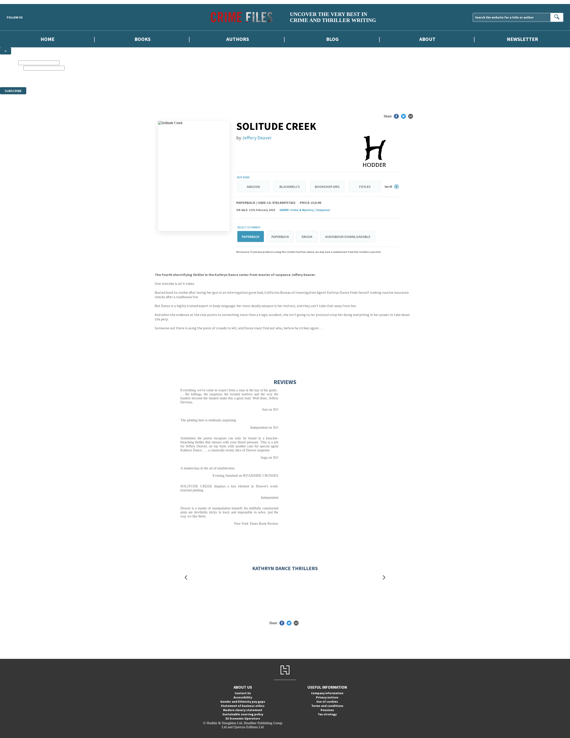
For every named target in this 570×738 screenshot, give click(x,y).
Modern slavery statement (242, 710)
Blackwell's (289, 186)
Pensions (327, 710)
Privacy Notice (152, 81)
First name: (8, 62)
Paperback (280, 236)
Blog (332, 39)
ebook (307, 236)
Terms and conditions (327, 706)
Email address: (11, 68)
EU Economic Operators (243, 718)
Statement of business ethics (243, 706)
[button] (186, 577)
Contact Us (243, 693)
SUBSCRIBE (13, 90)
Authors (237, 39)
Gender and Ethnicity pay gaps (242, 702)
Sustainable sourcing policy (242, 714)
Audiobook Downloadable (347, 236)
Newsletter (522, 39)
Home (48, 39)
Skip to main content (14, 2)
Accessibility (243, 697)
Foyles (365, 186)
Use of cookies (327, 702)
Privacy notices (327, 697)
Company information (327, 693)
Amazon (253, 186)
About (427, 39)
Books (142, 39)
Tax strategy (327, 714)
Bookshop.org (327, 186)
